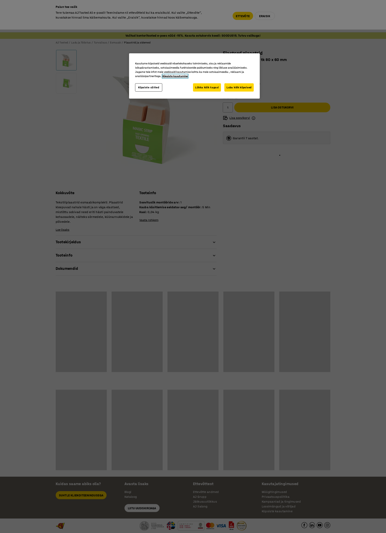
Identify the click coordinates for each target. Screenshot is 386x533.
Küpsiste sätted (148, 87)
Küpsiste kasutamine (175, 76)
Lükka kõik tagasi (207, 87)
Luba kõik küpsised (239, 87)
